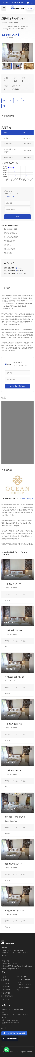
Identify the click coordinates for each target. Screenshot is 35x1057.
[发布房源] (28, 2)
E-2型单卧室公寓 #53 (14, 677)
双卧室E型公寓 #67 (13, 864)
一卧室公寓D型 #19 (13, 630)
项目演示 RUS (14, 271)
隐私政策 (6, 999)
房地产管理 (6, 993)
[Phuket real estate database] (17, 7)
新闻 (4, 977)
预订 (17, 217)
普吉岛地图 (6, 990)
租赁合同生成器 (8, 996)
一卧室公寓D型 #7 (13, 584)
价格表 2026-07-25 (16, 273)
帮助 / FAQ (6, 986)
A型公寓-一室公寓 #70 (15, 817)
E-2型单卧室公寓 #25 (14, 910)
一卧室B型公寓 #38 (13, 770)
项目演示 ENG (14, 268)
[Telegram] (9, 1028)
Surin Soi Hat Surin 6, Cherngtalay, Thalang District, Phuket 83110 (15, 27)
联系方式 (6, 980)
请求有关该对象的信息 (17, 386)
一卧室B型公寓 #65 (13, 724)
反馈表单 (6, 983)
